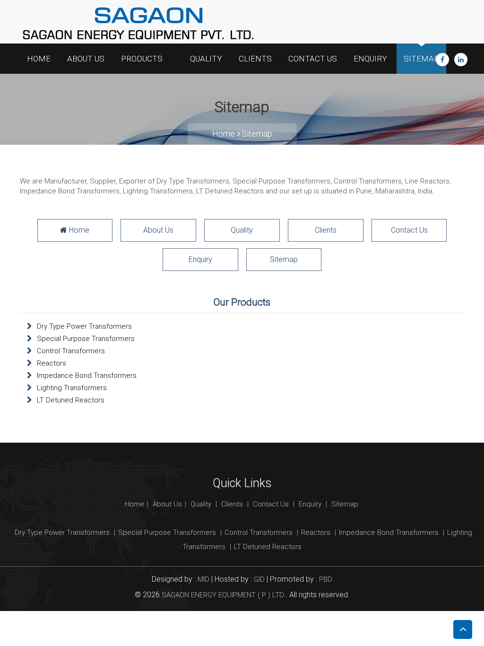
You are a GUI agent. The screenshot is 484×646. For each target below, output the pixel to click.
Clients (255, 58)
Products (142, 58)
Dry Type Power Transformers (84, 326)
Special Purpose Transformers (86, 338)
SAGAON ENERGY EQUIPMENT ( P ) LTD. (223, 595)
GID (259, 579)
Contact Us (312, 58)
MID (202, 579)
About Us (85, 58)
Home (39, 58)
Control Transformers (71, 351)
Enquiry (370, 58)
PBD (325, 579)
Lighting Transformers (72, 388)
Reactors (51, 363)
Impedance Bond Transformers (87, 375)
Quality (206, 58)
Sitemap (421, 58)
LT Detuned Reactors (70, 400)
